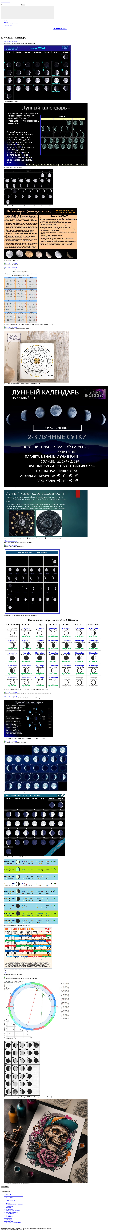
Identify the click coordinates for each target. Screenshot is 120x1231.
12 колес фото (8, 1215)
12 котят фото (8, 1207)
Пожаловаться (4, 1186)
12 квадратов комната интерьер (12, 1222)
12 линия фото (8, 1199)
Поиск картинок (5, 2)
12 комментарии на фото (11, 1212)
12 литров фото (8, 1197)
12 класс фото (8, 1218)
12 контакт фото (8, 1209)
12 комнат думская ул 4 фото (12, 1210)
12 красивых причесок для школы (13, 1204)
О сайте (6, 20)
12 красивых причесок (10, 1206)
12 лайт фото (7, 1201)
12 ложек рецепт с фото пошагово (13, 1196)
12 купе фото (7, 1203)
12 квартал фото (8, 1221)
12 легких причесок (9, 1200)
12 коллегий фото (9, 1213)
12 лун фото (7, 1194)
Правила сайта (8, 25)
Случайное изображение (11, 23)
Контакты (6, 22)
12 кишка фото (8, 1219)
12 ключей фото (8, 1216)
